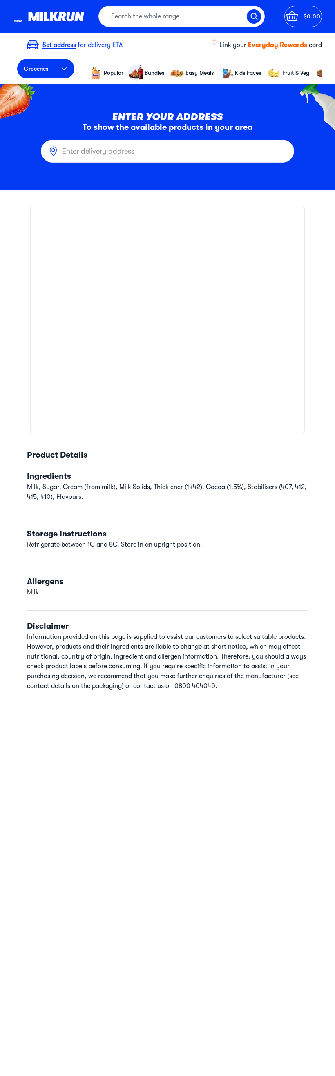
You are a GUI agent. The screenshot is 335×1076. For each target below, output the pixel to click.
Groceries (36, 68)
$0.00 (312, 16)
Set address (59, 45)
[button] (260, 45)
